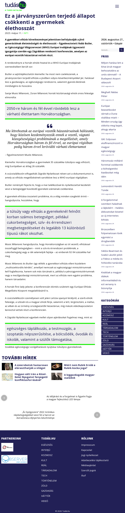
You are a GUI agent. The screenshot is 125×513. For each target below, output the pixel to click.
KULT (105, 319)
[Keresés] (121, 50)
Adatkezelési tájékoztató (95, 460)
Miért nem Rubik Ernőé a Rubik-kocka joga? (79, 366)
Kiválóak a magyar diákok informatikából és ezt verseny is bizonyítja (111, 280)
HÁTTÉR (107, 348)
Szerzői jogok (88, 470)
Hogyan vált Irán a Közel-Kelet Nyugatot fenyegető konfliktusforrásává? (31, 377)
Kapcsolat (86, 450)
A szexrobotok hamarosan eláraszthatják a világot (31, 366)
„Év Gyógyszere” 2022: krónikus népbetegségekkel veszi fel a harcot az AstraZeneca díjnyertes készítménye (34, 415)
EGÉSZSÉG (108, 307)
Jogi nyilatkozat (89, 455)
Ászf (83, 475)
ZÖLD (106, 340)
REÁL (105, 323)
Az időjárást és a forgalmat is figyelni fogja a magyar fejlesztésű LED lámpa (69, 398)
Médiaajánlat (88, 465)
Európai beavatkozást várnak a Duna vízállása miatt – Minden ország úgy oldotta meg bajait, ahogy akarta (112, 117)
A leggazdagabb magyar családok (79, 376)
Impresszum (88, 444)
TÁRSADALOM (110, 327)
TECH (106, 332)
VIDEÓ (106, 353)
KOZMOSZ (108, 315)
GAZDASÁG (109, 344)
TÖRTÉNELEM (110, 336)
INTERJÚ (107, 311)
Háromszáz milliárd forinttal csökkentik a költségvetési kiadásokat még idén (112, 168)
